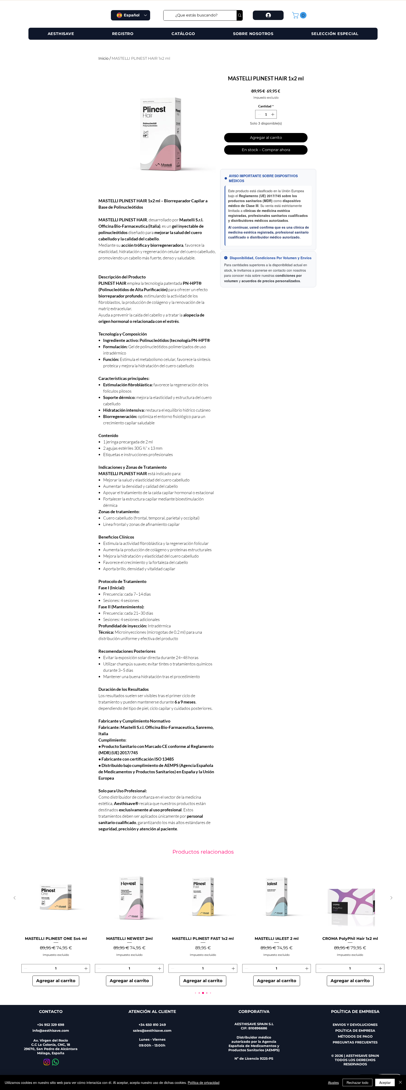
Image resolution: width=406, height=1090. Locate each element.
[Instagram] (47, 1062)
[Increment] (273, 114)
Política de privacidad (203, 1082)
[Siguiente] (391, 898)
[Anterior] (14, 898)
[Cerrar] (400, 1082)
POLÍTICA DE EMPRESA (355, 1030)
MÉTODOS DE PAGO (355, 1036)
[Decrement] (259, 114)
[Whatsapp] (55, 1062)
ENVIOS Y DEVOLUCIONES (355, 1025)
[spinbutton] (266, 114)
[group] (203, 924)
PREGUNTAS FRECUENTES (355, 1042)
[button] (300, 15)
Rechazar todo (357, 1082)
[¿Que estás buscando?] (239, 15)
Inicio (103, 58)
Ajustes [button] (333, 1082)
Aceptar (385, 1082)
